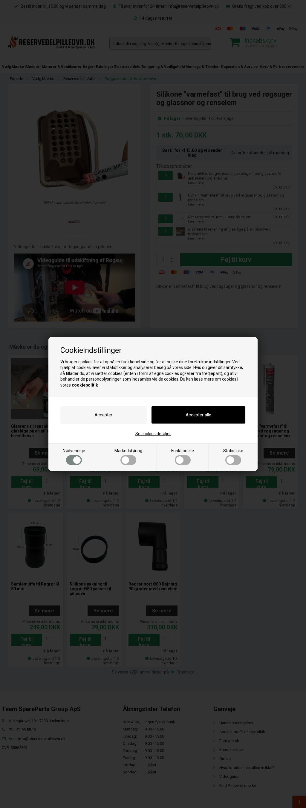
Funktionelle (182, 450)
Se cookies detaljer (153, 433)
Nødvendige (74, 450)
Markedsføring (128, 450)
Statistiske (233, 450)
